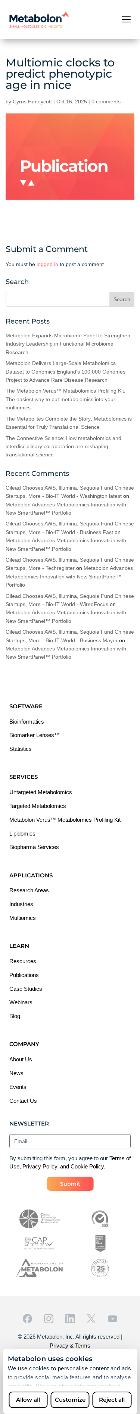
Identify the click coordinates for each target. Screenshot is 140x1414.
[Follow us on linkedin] (70, 1318)
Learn (19, 945)
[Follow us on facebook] (27, 1318)
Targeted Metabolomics (37, 806)
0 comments (106, 101)
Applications (31, 875)
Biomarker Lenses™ (34, 735)
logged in (47, 264)
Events (18, 1087)
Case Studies (25, 989)
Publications (24, 975)
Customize (70, 1399)
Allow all (28, 1399)
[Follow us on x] (91, 1318)
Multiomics (22, 918)
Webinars (20, 1002)
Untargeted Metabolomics (40, 792)
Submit (70, 1183)
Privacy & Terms (70, 1345)
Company (24, 1044)
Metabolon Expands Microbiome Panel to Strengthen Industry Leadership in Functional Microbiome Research (68, 344)
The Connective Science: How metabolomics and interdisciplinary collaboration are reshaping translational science (63, 446)
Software (26, 706)
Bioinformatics (26, 721)
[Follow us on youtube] (112, 1318)
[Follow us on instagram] (48, 1318)
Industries (21, 904)
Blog (14, 1016)
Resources (22, 961)
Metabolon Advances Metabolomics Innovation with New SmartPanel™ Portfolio (69, 576)
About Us (20, 1059)
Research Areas (29, 890)
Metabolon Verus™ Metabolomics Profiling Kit (65, 820)
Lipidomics (22, 833)
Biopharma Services (34, 847)
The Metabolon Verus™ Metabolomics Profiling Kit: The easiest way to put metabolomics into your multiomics (65, 399)
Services (23, 776)
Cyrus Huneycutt (32, 101)
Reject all (112, 1399)
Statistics (20, 749)
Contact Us (23, 1101)
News (16, 1073)
